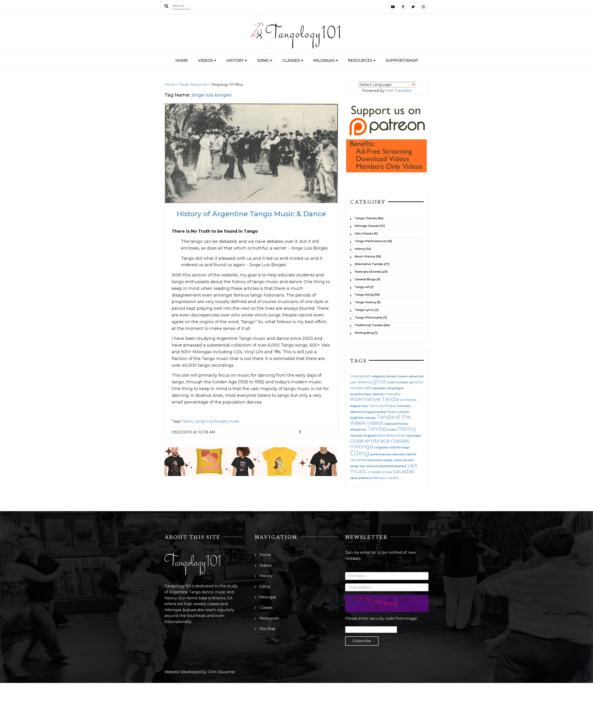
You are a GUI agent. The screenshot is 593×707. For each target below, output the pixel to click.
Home (181, 60)
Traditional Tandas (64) (372, 325)
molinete (403, 406)
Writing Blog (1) (366, 332)
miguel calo (359, 406)
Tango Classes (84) (369, 218)
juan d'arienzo (361, 382)
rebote (411, 454)
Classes (291, 60)
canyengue (395, 388)
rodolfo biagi (399, 447)
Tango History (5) (368, 302)
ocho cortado (397, 382)
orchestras (408, 400)
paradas (403, 412)
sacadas (403, 471)
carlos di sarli (403, 460)
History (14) (363, 248)
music (234, 421)
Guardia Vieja (360, 394)
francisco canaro (386, 478)
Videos (205, 60)
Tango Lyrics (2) (367, 310)
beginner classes (363, 417)
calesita (378, 394)
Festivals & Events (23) (371, 271)
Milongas (323, 60)
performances (380, 454)
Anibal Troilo (386, 412)
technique (388, 406)
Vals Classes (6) (366, 233)
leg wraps (414, 435)
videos (375, 422)
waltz (367, 388)
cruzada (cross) (380, 472)
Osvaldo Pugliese (363, 435)
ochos (374, 406)
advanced (416, 376)
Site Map (267, 628)
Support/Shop (402, 60)
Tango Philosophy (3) (371, 317)
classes (400, 440)
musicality (393, 394)
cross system (360, 376)
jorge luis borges (211, 421)
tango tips (358, 466)
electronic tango (379, 460)
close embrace (370, 440)
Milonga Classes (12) (370, 226)
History (235, 60)
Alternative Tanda (374, 399)
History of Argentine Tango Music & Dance (251, 214)
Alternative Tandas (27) (372, 264)
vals (412, 465)
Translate (403, 90)
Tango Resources (193, 84)
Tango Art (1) (364, 287)
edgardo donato (384, 376)
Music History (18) (368, 256)
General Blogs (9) (367, 279)
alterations (358, 429)
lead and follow (396, 423)
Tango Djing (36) (367, 294)
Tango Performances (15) (373, 241)
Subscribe (362, 641)
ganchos (416, 382)
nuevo (403, 376)
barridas (398, 454)
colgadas (381, 447)
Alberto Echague (362, 412)
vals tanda (358, 460)
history (188, 421)
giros (379, 381)
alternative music (392, 435)
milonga (361, 446)
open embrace (361, 478)
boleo (392, 429)
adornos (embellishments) (386, 466)
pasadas (379, 388)
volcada (356, 388)
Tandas (377, 428)
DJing (263, 60)
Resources (360, 60)
